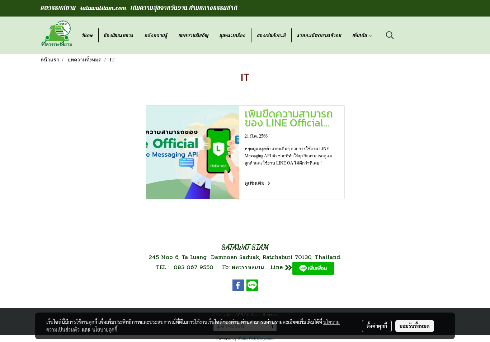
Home (87, 35)
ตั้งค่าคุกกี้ (377, 326)
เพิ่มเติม (360, 35)
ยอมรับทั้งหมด (415, 326)
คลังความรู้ (156, 35)
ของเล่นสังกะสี (271, 35)
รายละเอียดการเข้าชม (319, 35)
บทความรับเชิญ (193, 35)
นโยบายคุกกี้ (104, 329)
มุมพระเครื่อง (233, 35)
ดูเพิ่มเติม (255, 183)
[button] (390, 35)
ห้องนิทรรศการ (118, 35)
